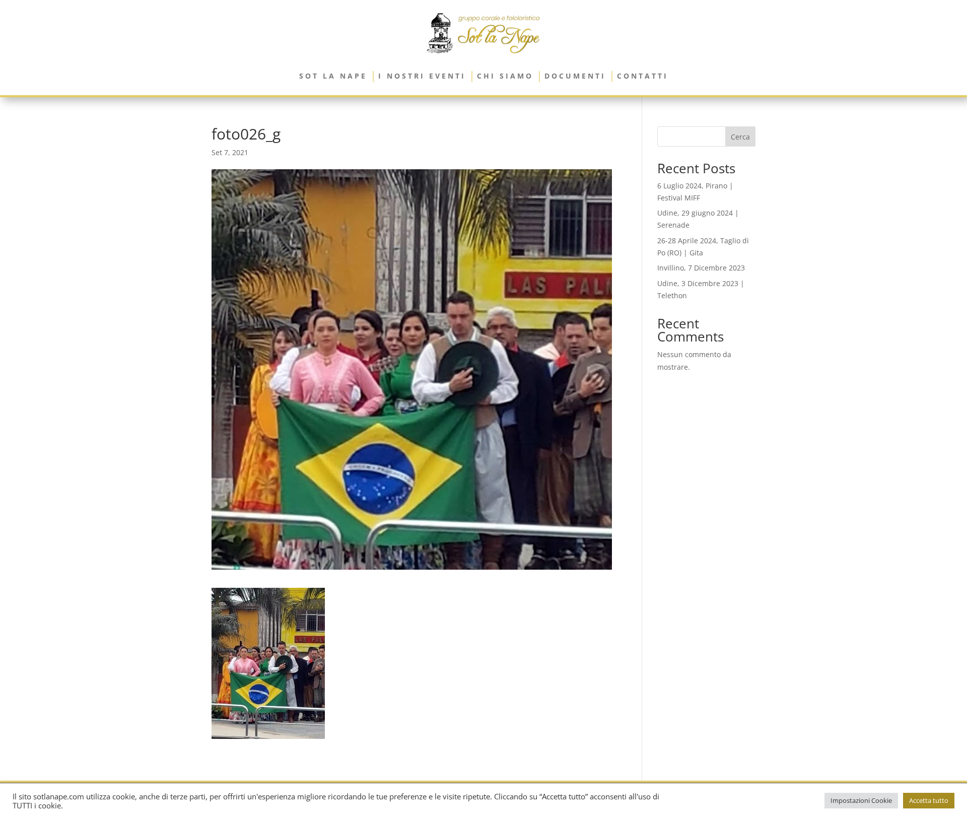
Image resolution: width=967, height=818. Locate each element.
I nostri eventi (422, 76)
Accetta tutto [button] (928, 800)
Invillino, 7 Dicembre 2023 (701, 267)
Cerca (740, 137)
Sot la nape (333, 76)
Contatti (642, 76)
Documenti (575, 76)
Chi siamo (505, 76)
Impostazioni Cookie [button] (861, 800)
